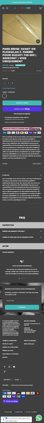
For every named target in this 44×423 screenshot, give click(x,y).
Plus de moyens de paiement (22, 113)
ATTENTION (5, 175)
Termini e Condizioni (31, 412)
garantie (4, 357)
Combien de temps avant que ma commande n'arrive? (17, 237)
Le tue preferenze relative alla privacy (18, 418)
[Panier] (40, 8)
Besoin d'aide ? (37, 163)
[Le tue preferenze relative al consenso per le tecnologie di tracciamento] (4, 419)
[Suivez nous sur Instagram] (9, 367)
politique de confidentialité (10, 347)
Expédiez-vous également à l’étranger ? (13, 231)
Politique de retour (7, 350)
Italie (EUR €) (7, 379)
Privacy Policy (8, 412)
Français (17, 379)
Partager (5, 163)
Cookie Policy (19, 412)
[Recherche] (7, 8)
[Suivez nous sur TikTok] (4, 371)
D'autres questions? (8, 252)
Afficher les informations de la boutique (14, 122)
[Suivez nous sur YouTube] (14, 367)
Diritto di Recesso (29, 344)
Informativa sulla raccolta (9, 421)
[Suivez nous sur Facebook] (4, 367)
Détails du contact (7, 344)
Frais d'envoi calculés (8, 67)
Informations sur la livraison (10, 354)
